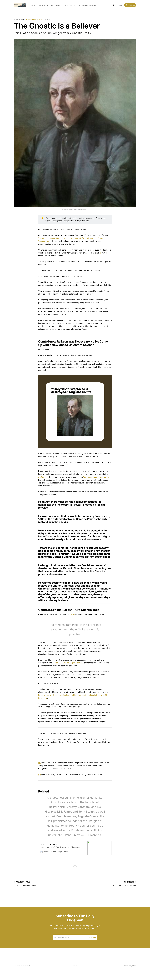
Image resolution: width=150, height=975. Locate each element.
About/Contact (70, 5)
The (50, 238)
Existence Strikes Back (34, 19)
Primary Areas (43, 5)
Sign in (120, 5)
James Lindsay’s (62, 663)
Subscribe (131, 5)
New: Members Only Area (87, 5)
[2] (67, 465)
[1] (101, 253)
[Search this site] (113, 5)
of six (73, 614)
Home (33, 5)
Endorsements (56, 5)
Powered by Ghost (130, 966)
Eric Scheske (20, 19)
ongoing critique (76, 663)
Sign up (75, 966)
